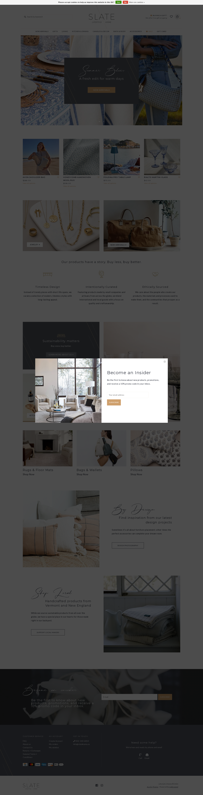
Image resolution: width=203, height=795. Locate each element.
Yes (118, 2)
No (125, 2)
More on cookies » (137, 2)
